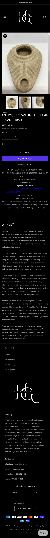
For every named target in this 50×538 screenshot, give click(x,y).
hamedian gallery (16, 526)
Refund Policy (10, 365)
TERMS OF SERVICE (11, 370)
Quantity (5, 132)
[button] (4, 16)
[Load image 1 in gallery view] (12, 102)
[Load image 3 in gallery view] (38, 102)
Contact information (26, 533)
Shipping (13, 128)
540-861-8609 (21, 474)
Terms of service (25, 529)
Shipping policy (37, 529)
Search (7, 354)
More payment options (25, 164)
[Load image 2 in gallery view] (25, 102)
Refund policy (40, 526)
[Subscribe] (36, 492)
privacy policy (10, 359)
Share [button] (6, 144)
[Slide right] (47, 103)
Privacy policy (14, 529)
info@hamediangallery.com (16, 464)
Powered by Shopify (28, 526)
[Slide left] (2, 103)
